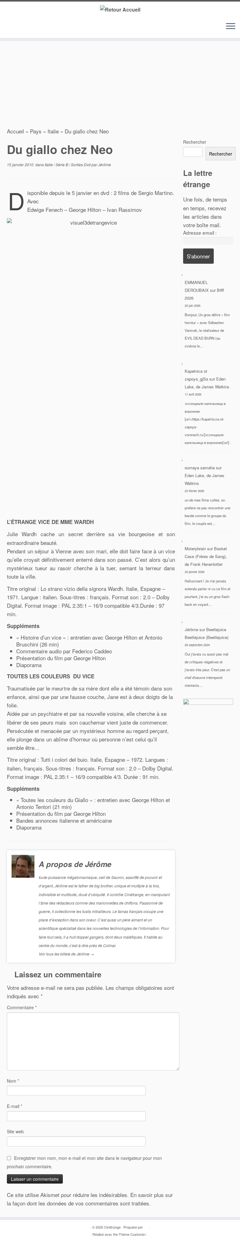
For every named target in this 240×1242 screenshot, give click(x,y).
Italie (53, 131)
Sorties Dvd (81, 164)
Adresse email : (200, 232)
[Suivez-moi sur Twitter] (21, 27)
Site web (15, 1131)
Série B (62, 164)
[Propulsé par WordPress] (146, 1226)
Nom (13, 1081)
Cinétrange (112, 1227)
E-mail (14, 1106)
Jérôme (104, 164)
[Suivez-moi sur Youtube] (40, 27)
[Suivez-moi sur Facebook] (30, 27)
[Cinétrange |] (120, 9)
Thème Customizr (132, 1234)
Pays (36, 131)
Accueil (15, 131)
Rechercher (194, 142)
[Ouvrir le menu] (230, 26)
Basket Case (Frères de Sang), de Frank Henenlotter (206, 556)
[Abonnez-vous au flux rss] (12, 27)
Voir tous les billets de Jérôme (66, 953)
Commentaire (22, 1007)
